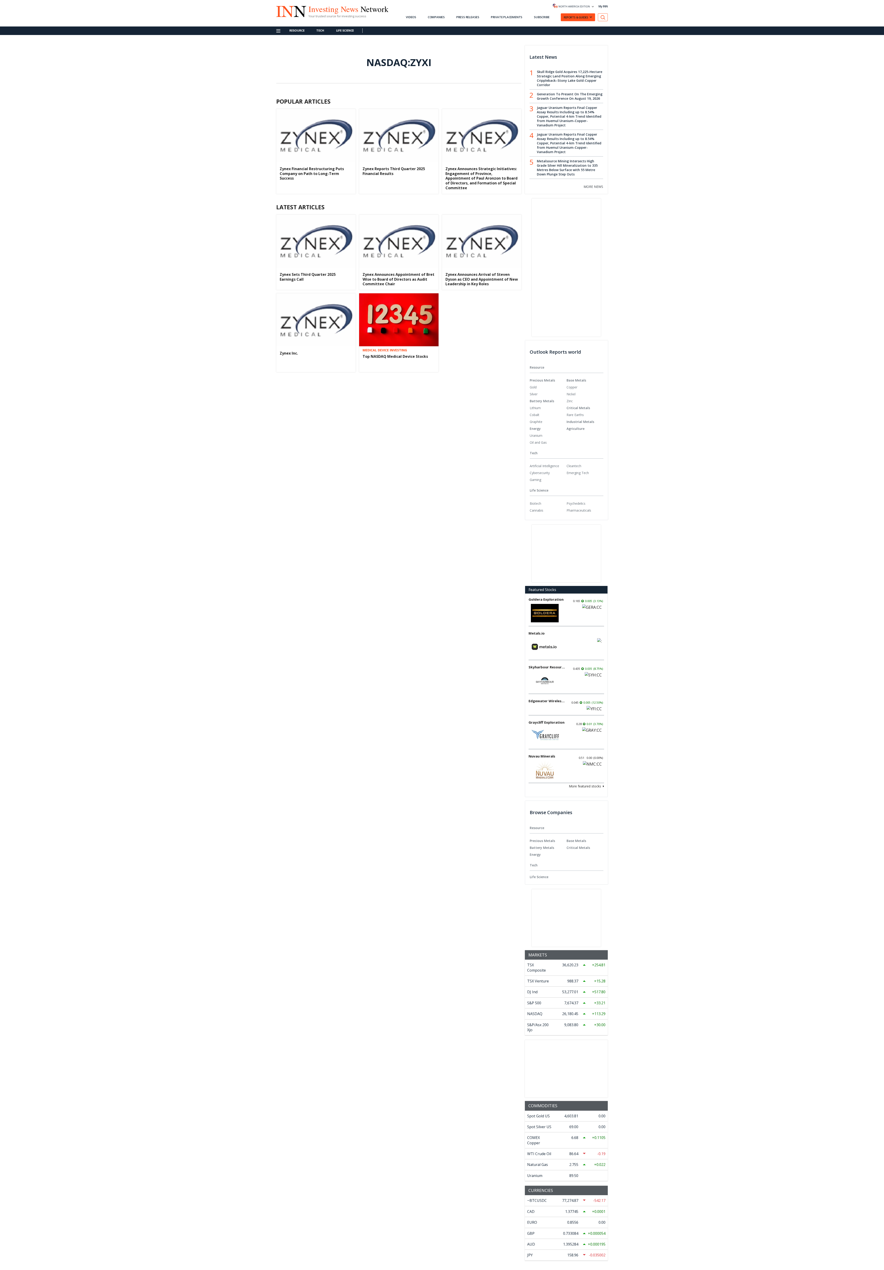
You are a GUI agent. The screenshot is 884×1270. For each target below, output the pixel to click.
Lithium (535, 408)
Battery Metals (542, 401)
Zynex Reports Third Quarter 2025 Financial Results (394, 171)
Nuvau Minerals (542, 756)
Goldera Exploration (546, 599)
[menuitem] (548, 387)
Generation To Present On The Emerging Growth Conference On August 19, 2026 (569, 96)
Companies (436, 17)
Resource (296, 30)
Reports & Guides (576, 17)
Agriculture (575, 428)
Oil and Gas (538, 442)
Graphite (536, 421)
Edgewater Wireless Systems (547, 701)
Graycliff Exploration (546, 722)
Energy (535, 428)
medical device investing (385, 350)
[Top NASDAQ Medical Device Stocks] (399, 319)
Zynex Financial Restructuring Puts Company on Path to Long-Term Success (312, 173)
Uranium (536, 435)
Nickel (571, 394)
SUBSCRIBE (541, 17)
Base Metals (576, 380)
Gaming (535, 480)
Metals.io (537, 633)
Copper (572, 387)
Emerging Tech (578, 473)
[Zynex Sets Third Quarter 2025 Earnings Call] (316, 241)
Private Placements (506, 17)
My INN (603, 6)
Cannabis (536, 510)
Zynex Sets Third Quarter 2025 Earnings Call (308, 277)
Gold (533, 387)
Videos (411, 17)
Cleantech (574, 466)
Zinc (570, 401)
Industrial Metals (580, 421)
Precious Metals (542, 380)
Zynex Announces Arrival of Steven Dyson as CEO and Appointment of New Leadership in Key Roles (481, 279)
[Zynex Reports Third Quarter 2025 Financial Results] (399, 135)
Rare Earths (575, 415)
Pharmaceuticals (579, 510)
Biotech (535, 503)
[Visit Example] (603, 17)
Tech (320, 30)
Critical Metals (578, 408)
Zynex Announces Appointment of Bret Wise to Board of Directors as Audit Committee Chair (398, 279)
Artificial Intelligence (544, 466)
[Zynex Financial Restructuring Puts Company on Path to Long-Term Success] (316, 135)
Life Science (345, 30)
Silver (534, 394)
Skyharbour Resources (547, 667)
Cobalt (534, 415)
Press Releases (467, 17)
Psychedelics (576, 503)
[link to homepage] (288, 11)
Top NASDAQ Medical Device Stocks (395, 356)
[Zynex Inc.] (316, 319)
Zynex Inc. (289, 353)
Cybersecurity (540, 473)
